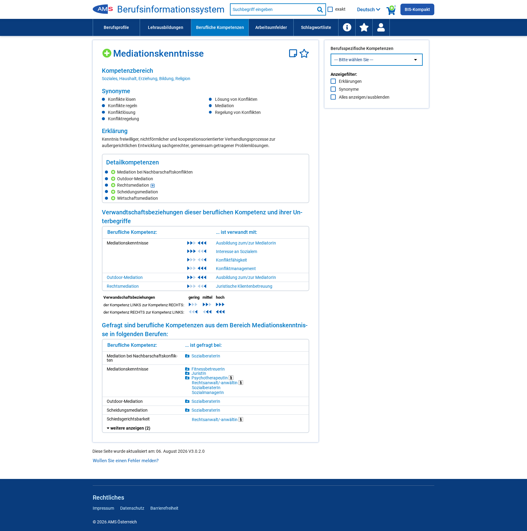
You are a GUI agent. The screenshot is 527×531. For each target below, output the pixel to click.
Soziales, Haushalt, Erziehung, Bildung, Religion (146, 78)
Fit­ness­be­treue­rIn (208, 369)
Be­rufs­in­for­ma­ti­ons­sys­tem (170, 9)
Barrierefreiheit (164, 508)
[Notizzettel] (294, 53)
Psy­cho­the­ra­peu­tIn (210, 377)
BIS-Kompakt (417, 9)
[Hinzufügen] (107, 51)
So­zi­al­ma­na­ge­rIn (208, 392)
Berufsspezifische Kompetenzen (362, 48)
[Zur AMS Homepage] (105, 9)
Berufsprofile (116, 27)
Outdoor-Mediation (125, 277)
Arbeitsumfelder (271, 27)
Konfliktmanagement (236, 268)
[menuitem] (116, 27)
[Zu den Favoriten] (363, 27)
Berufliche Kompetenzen (220, 27)
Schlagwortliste (316, 27)
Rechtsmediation (123, 286)
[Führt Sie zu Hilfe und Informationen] (346, 27)
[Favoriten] (304, 53)
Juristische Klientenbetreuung (244, 286)
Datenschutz (132, 508)
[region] (205, 74)
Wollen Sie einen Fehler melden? (126, 460)
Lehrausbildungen (165, 27)
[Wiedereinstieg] (380, 27)
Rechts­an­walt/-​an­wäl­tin (215, 382)
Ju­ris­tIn (199, 373)
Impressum (103, 508)
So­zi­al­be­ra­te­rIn (206, 356)
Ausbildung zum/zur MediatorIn (246, 243)
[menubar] (263, 27)
